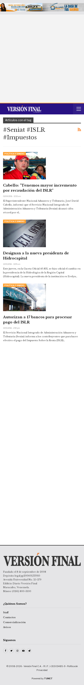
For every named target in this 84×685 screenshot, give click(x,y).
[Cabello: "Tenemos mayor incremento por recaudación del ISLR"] (24, 165)
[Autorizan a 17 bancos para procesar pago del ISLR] (24, 297)
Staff (6, 612)
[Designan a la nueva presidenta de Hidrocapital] (24, 233)
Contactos (9, 617)
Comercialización (14, 622)
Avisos (7, 627)
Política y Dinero (14, 154)
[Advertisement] (42, 59)
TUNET (48, 678)
